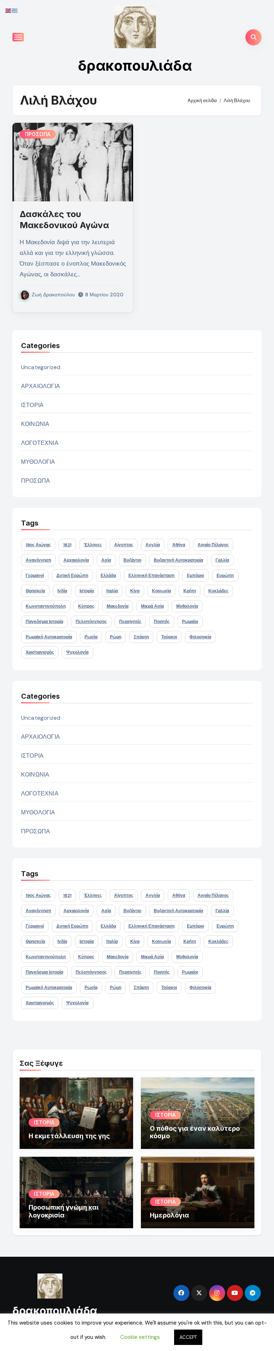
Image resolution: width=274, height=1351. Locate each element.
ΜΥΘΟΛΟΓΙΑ (38, 462)
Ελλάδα (108, 575)
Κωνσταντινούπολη (46, 606)
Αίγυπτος (123, 545)
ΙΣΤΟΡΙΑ (32, 405)
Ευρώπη (225, 575)
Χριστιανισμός (40, 652)
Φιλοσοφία (200, 637)
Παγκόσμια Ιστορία (44, 621)
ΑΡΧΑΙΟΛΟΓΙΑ (40, 386)
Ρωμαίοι (190, 621)
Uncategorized (41, 367)
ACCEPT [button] (188, 1337)
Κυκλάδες (218, 591)
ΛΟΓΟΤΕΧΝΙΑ (40, 443)
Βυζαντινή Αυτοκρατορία (178, 560)
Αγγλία (153, 545)
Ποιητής (161, 621)
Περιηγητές (130, 621)
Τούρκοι (169, 637)
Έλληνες (93, 545)
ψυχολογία (77, 652)
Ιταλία (112, 591)
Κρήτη (189, 591)
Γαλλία (222, 560)
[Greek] (15, 10)
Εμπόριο (195, 575)
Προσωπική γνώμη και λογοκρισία (63, 1211)
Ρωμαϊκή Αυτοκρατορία (49, 637)
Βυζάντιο (132, 560)
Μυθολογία (187, 606)
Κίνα (134, 591)
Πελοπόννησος (91, 621)
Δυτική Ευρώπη (72, 575)
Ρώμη (115, 637)
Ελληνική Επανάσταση (151, 575)
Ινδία (62, 591)
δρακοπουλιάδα (135, 65)
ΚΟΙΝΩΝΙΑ (35, 424)
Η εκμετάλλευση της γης (69, 1136)
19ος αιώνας (38, 545)
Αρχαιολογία (76, 560)
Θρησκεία (35, 591)
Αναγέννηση (38, 560)
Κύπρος (86, 606)
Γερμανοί (35, 575)
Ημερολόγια (169, 1215)
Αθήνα (178, 545)
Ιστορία (87, 591)
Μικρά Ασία (152, 606)
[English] (8, 10)
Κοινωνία (161, 591)
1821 (67, 545)
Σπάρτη (141, 637)
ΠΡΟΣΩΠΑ (37, 134)
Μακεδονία (117, 606)
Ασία (106, 560)
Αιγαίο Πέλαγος (213, 545)
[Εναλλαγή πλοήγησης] (18, 37)
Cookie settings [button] (140, 1337)
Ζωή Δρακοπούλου (53, 294)
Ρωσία (91, 637)
